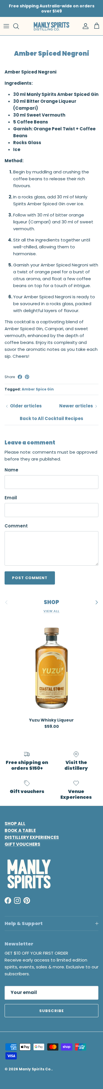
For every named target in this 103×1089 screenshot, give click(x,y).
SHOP (51, 602)
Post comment (29, 578)
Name (11, 470)
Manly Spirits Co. (35, 1069)
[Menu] (6, 26)
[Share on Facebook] (20, 377)
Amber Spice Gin (38, 389)
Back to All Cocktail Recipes (51, 418)
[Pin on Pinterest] (27, 377)
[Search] (19, 26)
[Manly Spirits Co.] (51, 26)
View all (51, 611)
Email (11, 498)
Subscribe (51, 1010)
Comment (16, 526)
